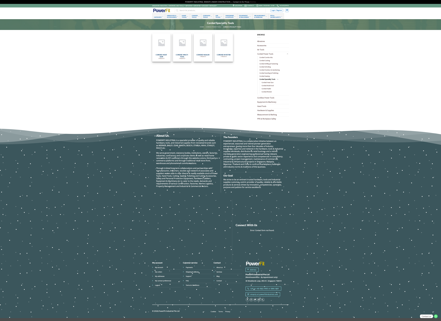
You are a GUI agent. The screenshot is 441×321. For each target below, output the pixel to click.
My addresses (159, 276)
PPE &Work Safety (275, 16)
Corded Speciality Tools (267, 79)
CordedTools (195, 16)
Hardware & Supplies (265, 110)
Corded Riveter (267, 92)
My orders (158, 272)
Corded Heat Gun (268, 82)
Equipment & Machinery (266, 102)
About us (219, 267)
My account (159, 267)
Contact (219, 281)
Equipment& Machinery (244, 16)
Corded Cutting (264, 60)
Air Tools (260, 49)
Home (202, 27)
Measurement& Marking (259, 16)
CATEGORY (158, 17)
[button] (287, 10)
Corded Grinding (265, 67)
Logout (157, 285)
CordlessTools (206, 16)
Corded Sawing (264, 76)
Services (219, 272)
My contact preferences (163, 281)
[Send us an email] (259, 300)
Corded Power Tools (213, 27)
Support (188, 276)
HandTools (184, 16)
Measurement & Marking (267, 114)
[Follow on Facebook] (247, 300)
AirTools (218, 16)
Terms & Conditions (192, 285)
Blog (217, 276)
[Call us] (262, 300)
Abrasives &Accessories (172, 16)
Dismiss (253, 2)
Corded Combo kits (266, 57)
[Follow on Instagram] (251, 300)
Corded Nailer (266, 89)
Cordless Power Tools (265, 98)
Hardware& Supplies (230, 16)
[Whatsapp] (436, 316)
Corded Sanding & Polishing (268, 73)
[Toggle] (287, 54)
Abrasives (261, 41)
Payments (189, 267)
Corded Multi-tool (268, 85)
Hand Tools (261, 106)
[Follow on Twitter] (255, 300)
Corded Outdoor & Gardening (269, 70)
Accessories (261, 45)
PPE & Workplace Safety (266, 119)
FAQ (187, 281)
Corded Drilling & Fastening (268, 64)
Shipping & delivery (192, 272)
